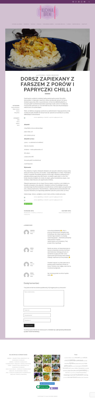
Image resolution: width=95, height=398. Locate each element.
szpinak (72, 375)
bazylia (73, 357)
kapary (17, 123)
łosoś (75, 377)
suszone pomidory (81, 372)
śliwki (82, 377)
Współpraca (76, 24)
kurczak (65, 368)
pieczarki (76, 370)
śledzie (79, 377)
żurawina (86, 377)
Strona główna (17, 24)
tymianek (65, 377)
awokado (66, 357)
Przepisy (26, 24)
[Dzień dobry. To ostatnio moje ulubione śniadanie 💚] (38, 359)
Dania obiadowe (53, 75)
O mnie (69, 24)
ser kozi (67, 372)
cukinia (71, 360)
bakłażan (70, 357)
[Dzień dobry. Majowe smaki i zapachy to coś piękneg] (38, 377)
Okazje (33, 24)
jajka (70, 366)
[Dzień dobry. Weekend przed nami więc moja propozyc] (56, 368)
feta (74, 363)
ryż (88, 370)
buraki (81, 357)
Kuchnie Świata (60, 24)
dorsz (18, 121)
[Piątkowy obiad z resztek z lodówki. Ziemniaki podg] (47, 368)
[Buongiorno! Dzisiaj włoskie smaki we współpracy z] (56, 377)
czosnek (85, 360)
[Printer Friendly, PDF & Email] (28, 203)
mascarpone (81, 368)
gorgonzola (78, 363)
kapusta (73, 366)
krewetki (85, 366)
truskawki (79, 375)
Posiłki (39, 24)
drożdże (66, 363)
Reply (31, 233)
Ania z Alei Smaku (11, 369)
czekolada (79, 360)
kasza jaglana (78, 366)
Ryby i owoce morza (16, 110)
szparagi (67, 375)
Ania (7, 372)
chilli (18, 119)
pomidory (83, 370)
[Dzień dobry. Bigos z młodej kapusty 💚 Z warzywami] (47, 377)
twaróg (85, 375)
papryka (70, 370)
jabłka (66, 366)
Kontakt (84, 24)
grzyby (82, 363)
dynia (71, 363)
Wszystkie (16, 112)
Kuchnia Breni (47, 345)
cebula (85, 357)
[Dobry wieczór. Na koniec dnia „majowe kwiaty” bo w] (47, 359)
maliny (76, 368)
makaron (72, 368)
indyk (85, 363)
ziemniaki (70, 377)
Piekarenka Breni (48, 24)
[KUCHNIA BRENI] (47, 19)
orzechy (65, 370)
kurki (69, 368)
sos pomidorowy (73, 372)
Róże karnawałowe (65, 212)
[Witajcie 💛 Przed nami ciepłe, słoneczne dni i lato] (56, 359)
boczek (77, 357)
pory (18, 125)
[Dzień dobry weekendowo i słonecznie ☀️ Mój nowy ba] (38, 368)
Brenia (32, 248)
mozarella (87, 368)
